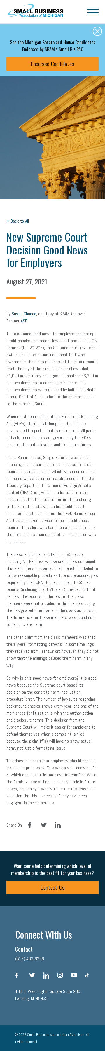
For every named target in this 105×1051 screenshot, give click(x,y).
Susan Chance (24, 314)
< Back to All (17, 221)
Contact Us (52, 887)
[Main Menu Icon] (93, 12)
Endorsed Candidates (52, 64)
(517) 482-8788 (29, 959)
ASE (24, 321)
